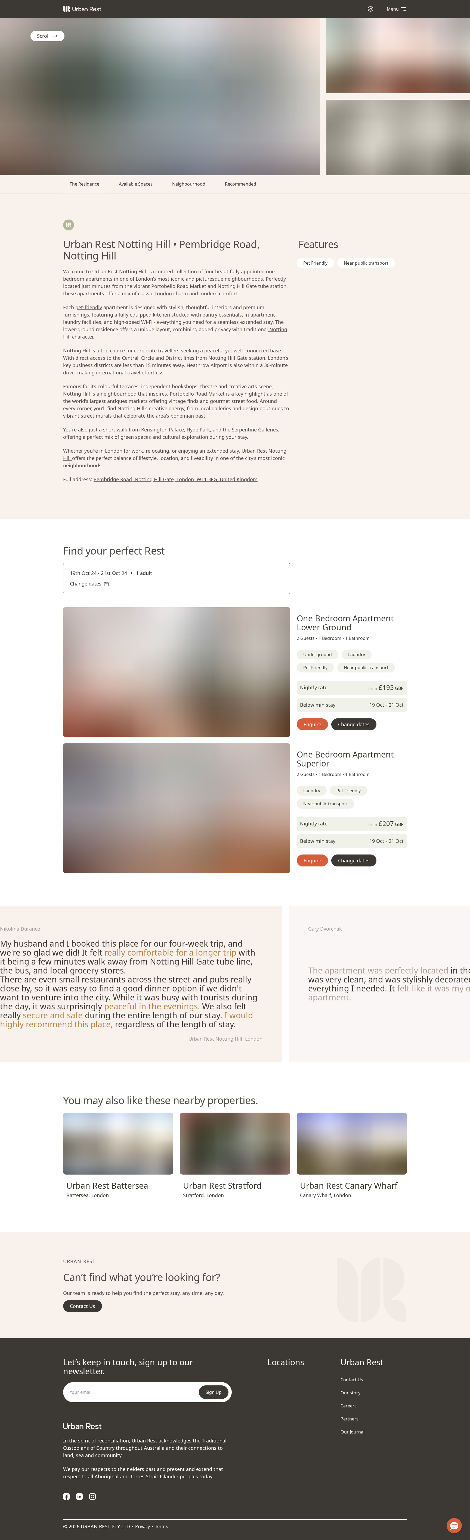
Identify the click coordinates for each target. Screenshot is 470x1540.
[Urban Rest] (82, 9)
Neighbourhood (188, 184)
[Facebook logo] (66, 1496)
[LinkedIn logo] (79, 1496)
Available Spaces (136, 184)
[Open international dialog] (370, 9)
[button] (170, 730)
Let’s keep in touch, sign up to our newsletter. (128, 1367)
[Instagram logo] (92, 1496)
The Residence (84, 184)
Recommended (240, 184)
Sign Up (214, 1392)
